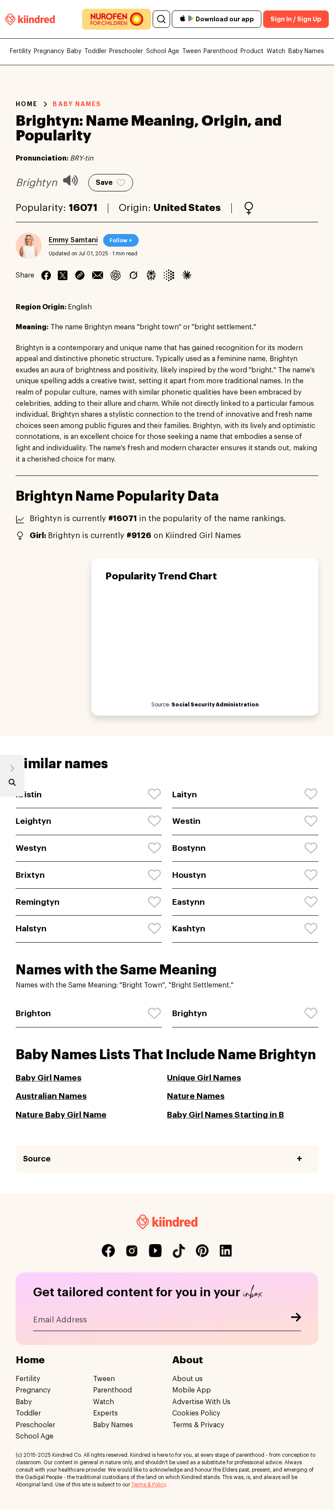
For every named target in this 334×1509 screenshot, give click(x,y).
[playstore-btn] (191, 19)
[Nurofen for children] (116, 19)
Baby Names (306, 51)
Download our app (225, 19)
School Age (162, 51)
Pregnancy (49, 51)
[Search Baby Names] (12, 784)
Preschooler (126, 51)
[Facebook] (46, 275)
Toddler (95, 51)
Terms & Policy (148, 1484)
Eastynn (188, 902)
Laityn (184, 794)
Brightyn (189, 1013)
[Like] (155, 794)
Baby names (77, 104)
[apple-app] (182, 19)
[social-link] (108, 1250)
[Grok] (133, 275)
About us (187, 1378)
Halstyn (31, 928)
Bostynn (189, 848)
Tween (191, 51)
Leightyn (33, 821)
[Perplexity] (151, 275)
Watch (276, 51)
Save (104, 182)
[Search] (161, 19)
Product (252, 51)
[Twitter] (62, 275)
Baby (74, 51)
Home (26, 104)
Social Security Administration (215, 704)
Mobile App (191, 1390)
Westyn (31, 848)
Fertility (20, 51)
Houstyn (189, 875)
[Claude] (186, 275)
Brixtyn (30, 875)
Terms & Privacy (198, 1425)
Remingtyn (38, 902)
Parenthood (220, 51)
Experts (105, 1413)
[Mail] (97, 275)
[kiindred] (30, 19)
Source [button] (36, 1159)
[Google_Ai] (169, 275)
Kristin (29, 794)
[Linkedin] (79, 275)
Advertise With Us (201, 1402)
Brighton (33, 1013)
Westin (186, 821)
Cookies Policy (196, 1413)
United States (187, 208)
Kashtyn (188, 928)
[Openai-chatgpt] (115, 275)
